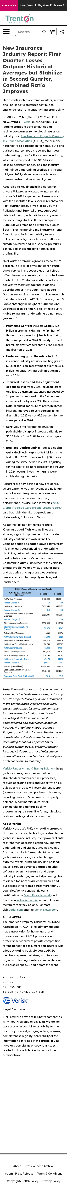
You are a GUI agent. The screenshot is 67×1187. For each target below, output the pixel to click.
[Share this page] (61, 31)
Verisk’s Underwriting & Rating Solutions (29, 768)
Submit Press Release (19, 1173)
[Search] (44, 32)
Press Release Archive (39, 1166)
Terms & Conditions (49, 1173)
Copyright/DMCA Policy (22, 1181)
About (17, 1166)
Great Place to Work (37, 895)
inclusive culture (27, 900)
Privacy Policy (51, 1181)
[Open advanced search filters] (52, 32)
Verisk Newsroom (45, 909)
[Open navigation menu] (6, 31)
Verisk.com (16, 909)
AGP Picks (9, 5)
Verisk (27, 122)
